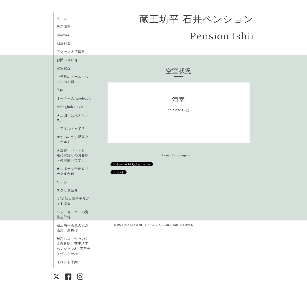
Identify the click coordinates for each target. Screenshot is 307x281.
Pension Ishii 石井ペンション (144, 224)
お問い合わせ (67, 60)
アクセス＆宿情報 (71, 51)
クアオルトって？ (73, 128)
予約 (60, 90)
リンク (62, 182)
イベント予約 (67, 262)
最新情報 (64, 26)
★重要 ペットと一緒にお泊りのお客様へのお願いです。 (73, 155)
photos (63, 35)
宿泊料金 (64, 43)
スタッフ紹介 (67, 190)
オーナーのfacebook (74, 98)
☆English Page (70, 107)
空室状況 (64, 68)
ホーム (62, 18)
